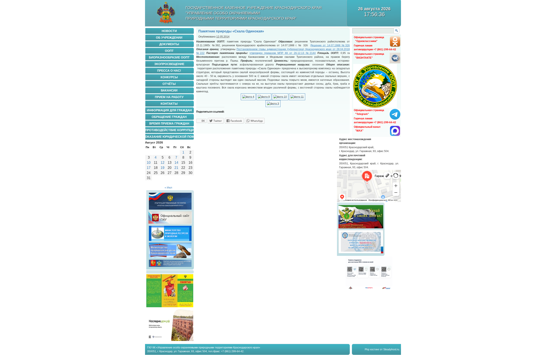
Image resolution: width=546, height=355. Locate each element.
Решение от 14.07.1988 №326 (330, 45)
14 (176, 162)
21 (176, 168)
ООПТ (169, 50)
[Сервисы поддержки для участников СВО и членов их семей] (369, 288)
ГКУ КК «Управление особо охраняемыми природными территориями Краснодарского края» (203, 347)
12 (162, 162)
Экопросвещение (169, 64)
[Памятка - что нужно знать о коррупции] (169, 306)
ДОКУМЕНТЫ (169, 44)
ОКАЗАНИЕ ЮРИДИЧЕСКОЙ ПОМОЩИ (169, 136)
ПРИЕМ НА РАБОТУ (169, 97)
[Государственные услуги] (170, 209)
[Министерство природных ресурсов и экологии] (170, 240)
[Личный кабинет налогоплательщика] (361, 253)
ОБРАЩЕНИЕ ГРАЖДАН (169, 117)
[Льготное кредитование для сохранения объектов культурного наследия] (169, 340)
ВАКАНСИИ (169, 90)
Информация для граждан (169, 110)
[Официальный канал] (395, 135)
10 (149, 162)
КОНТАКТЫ (169, 103)
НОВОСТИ (169, 31)
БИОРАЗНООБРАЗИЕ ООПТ (169, 57)
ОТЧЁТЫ (169, 83)
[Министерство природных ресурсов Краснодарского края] (170, 257)
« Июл (168, 187)
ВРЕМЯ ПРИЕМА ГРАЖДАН (169, 123)
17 (149, 168)
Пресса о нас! (169, 70)
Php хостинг (372, 349)
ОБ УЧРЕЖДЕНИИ (169, 37)
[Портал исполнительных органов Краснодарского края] (170, 266)
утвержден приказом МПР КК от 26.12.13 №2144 (283, 53)
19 (162, 168)
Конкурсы (169, 77)
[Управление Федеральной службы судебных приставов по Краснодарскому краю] (361, 228)
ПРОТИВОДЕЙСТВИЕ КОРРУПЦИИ (169, 130)
